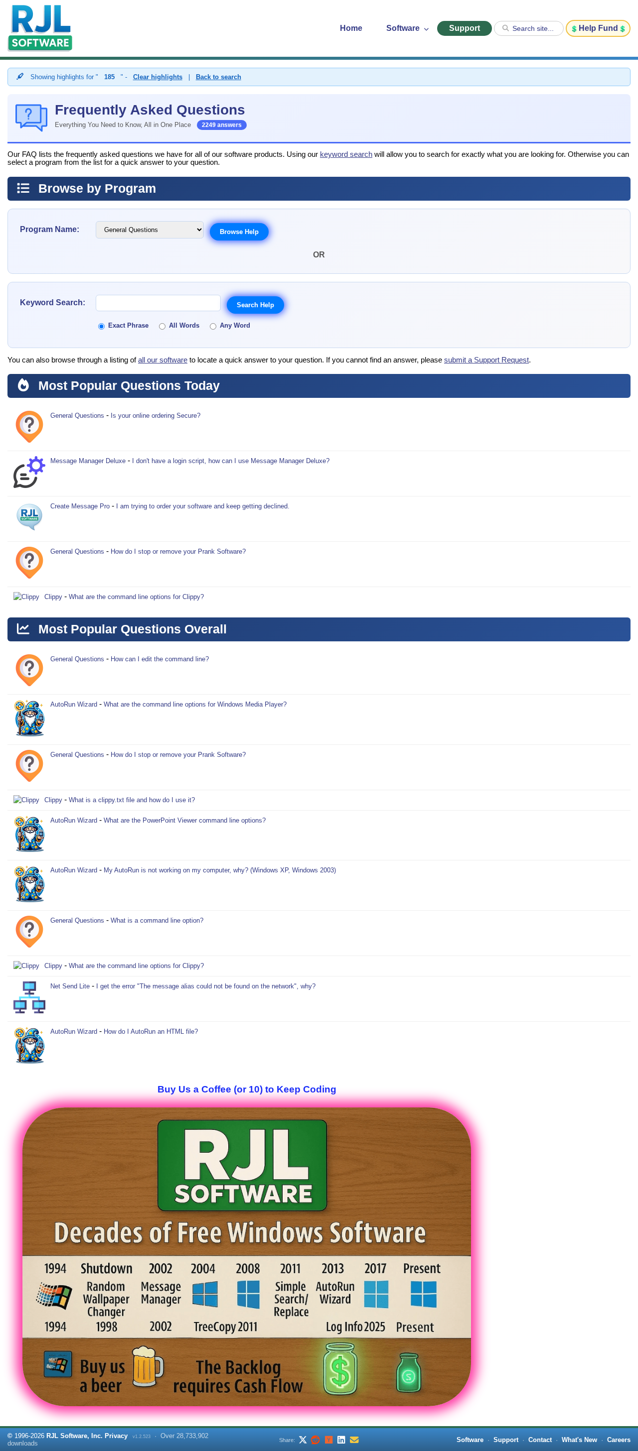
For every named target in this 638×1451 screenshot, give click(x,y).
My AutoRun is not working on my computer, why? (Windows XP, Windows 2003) (220, 870)
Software (404, 28)
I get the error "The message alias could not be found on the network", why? (206, 986)
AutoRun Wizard (73, 704)
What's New (579, 1440)
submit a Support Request (486, 360)
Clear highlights (157, 77)
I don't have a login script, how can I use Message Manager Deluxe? (230, 461)
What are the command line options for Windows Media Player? (195, 704)
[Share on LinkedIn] (341, 1440)
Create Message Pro (80, 506)
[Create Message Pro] (29, 518)
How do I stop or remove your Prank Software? (178, 551)
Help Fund (598, 28)
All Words (184, 325)
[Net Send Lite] (29, 998)
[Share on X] (302, 1440)
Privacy (116, 1436)
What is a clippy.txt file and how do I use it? (132, 800)
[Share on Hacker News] (328, 1440)
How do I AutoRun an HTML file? (151, 1031)
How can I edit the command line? (160, 659)
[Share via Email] (354, 1440)
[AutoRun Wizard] (29, 719)
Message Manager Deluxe (88, 461)
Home (351, 28)
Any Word (235, 325)
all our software (162, 360)
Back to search (218, 77)
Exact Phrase (128, 325)
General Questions (77, 415)
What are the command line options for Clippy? (136, 597)
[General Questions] (29, 428)
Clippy (53, 597)
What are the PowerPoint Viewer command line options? (185, 820)
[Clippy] (26, 597)
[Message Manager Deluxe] (29, 473)
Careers (619, 1440)
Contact (540, 1440)
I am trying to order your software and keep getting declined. (203, 506)
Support (464, 28)
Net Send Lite (70, 986)
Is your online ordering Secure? (155, 415)
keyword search (346, 154)
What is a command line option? (157, 920)
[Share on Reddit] (315, 1440)
